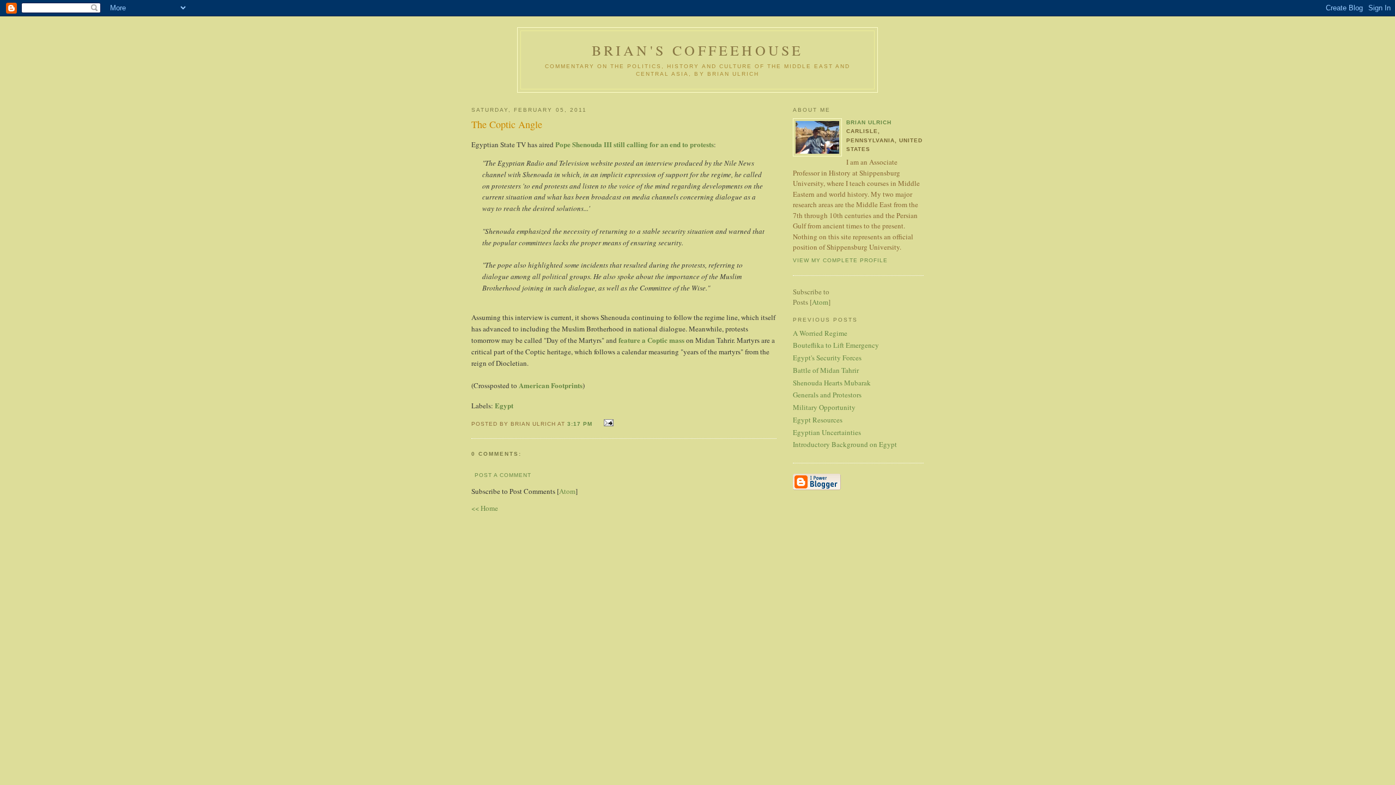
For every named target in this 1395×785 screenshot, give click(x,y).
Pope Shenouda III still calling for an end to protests (634, 144)
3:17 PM (581, 424)
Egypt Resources (817, 420)
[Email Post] (607, 423)
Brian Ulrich (868, 122)
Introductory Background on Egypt (845, 444)
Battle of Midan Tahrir (826, 370)
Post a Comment (503, 475)
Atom (567, 491)
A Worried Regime (820, 333)
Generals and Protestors (827, 395)
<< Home (484, 508)
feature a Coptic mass (651, 340)
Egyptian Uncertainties (827, 432)
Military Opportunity (824, 407)
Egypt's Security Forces (827, 358)
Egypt (504, 405)
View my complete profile (840, 260)
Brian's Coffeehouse (698, 50)
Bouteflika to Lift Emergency (836, 345)
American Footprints (551, 385)
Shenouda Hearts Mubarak (832, 383)
